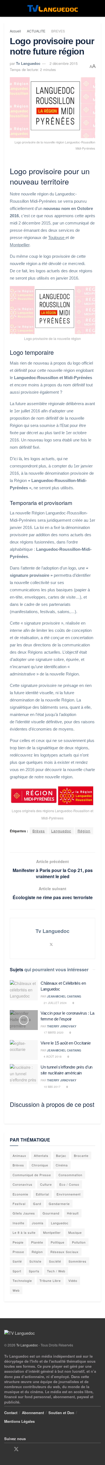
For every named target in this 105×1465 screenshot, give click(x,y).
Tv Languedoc (28, 63)
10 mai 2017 (51, 1087)
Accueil (15, 31)
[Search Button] (98, 8)
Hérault (73, 1213)
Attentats (41, 1155)
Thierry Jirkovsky (61, 1026)
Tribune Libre (50, 1280)
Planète (37, 1242)
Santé (17, 1261)
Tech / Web (56, 1271)
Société (55, 1261)
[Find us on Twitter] (16, 1449)
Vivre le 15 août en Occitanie (65, 1043)
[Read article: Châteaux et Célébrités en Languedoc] (24, 990)
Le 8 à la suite (24, 1232)
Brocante (81, 1155)
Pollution (79, 1242)
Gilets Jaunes (24, 1213)
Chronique (40, 1165)
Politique (57, 1242)
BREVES (58, 31)
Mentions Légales (19, 1421)
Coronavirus (22, 1184)
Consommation (70, 1175)
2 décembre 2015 (64, 63)
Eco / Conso (69, 1184)
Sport (17, 1271)
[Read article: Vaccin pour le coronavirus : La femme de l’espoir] (24, 1020)
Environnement (69, 1194)
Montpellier (19, 244)
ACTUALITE (36, 31)
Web (16, 1290)
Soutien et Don (61, 1412)
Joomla (37, 1223)
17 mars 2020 (53, 1032)
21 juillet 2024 (55, 1003)
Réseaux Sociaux (64, 1251)
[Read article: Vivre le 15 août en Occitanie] (24, 1050)
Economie (20, 1194)
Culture (46, 1184)
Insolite (18, 1223)
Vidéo (72, 1280)
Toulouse (57, 237)
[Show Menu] (6, 8)
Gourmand (51, 1213)
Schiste (35, 1261)
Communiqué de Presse (32, 1175)
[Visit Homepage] (52, 8)
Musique (75, 1232)
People (18, 1242)
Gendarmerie (59, 1203)
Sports (34, 1271)
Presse (18, 1251)
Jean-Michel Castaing (64, 996)
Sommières (78, 1261)
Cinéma (62, 1165)
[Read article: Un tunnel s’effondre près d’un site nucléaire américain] (24, 1074)
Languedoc (61, 830)
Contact (10, 1412)
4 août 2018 (52, 1056)
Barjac (61, 1155)
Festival (19, 1203)
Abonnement (33, 1412)
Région (84, 830)
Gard (37, 1203)
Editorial (42, 1194)
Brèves (38, 830)
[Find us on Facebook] (6, 1449)
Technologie (22, 1280)
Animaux (19, 1155)
